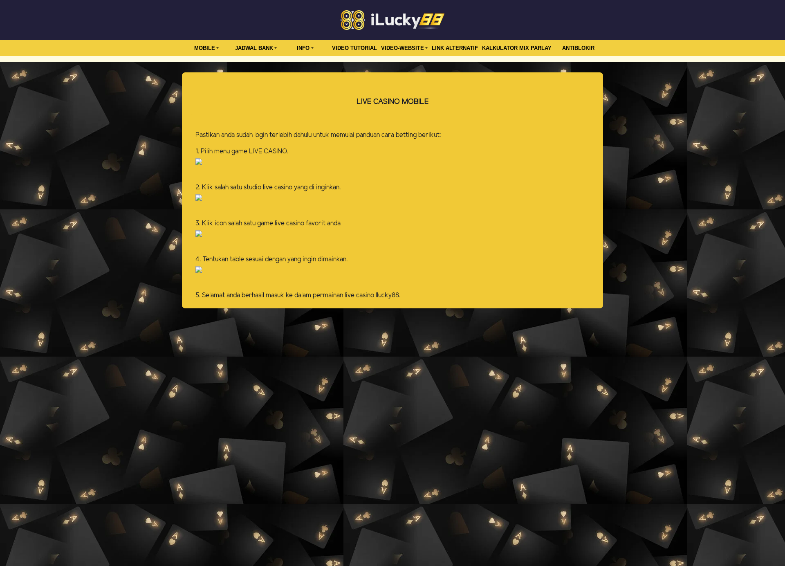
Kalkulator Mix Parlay (517, 48)
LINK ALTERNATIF (455, 48)
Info (303, 48)
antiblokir (578, 48)
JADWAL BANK (254, 48)
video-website (402, 48)
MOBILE (204, 48)
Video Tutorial (354, 48)
